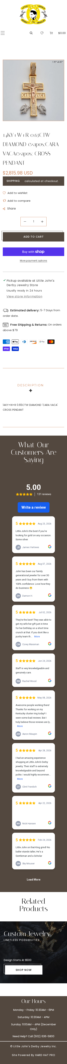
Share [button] (11, 208)
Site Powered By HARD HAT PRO (33, 1055)
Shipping (13, 181)
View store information (24, 296)
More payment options (33, 260)
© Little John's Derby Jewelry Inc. (33, 1046)
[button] (2, 33)
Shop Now (24, 970)
